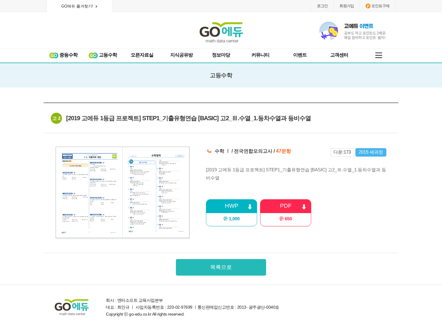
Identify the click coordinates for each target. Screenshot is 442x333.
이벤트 (300, 54)
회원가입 (346, 6)
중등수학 (68, 54)
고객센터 (339, 54)
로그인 (322, 6)
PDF (286, 212)
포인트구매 (380, 6)
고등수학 (107, 54)
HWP (232, 212)
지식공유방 (181, 54)
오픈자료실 (142, 54)
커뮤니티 (260, 54)
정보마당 (221, 54)
